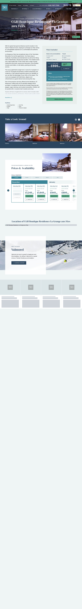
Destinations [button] (14, 8)
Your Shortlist (13, 5)
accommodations (29, 18)
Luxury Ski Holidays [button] (36, 8)
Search (32, 5)
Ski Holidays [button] (24, 8)
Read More (8, 97)
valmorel (22, 18)
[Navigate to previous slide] (76, 120)
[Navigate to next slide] (79, 120)
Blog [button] (76, 8)
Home (12, 18)
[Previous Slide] (8, 187)
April (58, 177)
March (47, 177)
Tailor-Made (69, 8)
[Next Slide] (74, 187)
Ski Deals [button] (48, 8)
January (26, 177)
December (16, 177)
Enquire (19, 5)
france (17, 18)
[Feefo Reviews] (77, 5)
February (37, 177)
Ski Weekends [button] (58, 8)
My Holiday (25, 5)
